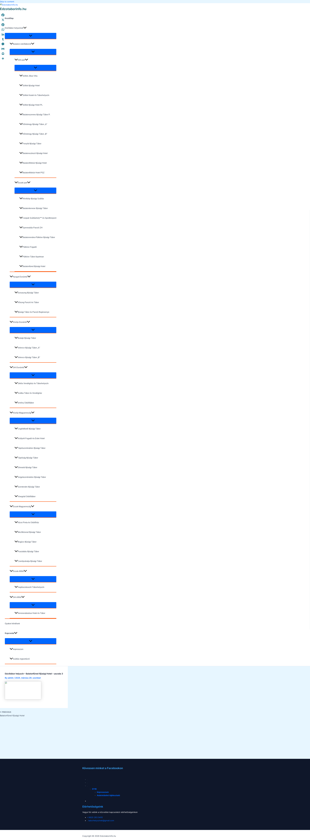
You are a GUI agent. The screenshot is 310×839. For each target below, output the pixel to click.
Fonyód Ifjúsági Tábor (32, 144)
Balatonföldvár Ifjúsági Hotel (35, 163)
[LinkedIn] (2, 34)
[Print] (2, 53)
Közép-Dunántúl (20, 322)
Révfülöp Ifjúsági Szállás (33, 199)
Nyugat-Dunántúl (20, 277)
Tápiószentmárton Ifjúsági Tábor (31, 448)
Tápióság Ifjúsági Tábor (28, 458)
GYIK (94, 789)
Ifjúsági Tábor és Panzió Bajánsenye (33, 312)
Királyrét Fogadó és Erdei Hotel (31, 438)
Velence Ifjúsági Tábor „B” (29, 357)
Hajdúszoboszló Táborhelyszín (31, 587)
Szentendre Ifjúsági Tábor (29, 487)
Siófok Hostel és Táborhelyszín (36, 95)
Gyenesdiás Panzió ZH (33, 228)
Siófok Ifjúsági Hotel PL (33, 105)
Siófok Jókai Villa (30, 76)
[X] (2, 19)
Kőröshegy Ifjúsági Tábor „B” (35, 134)
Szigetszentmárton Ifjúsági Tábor (32, 477)
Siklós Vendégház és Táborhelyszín (33, 383)
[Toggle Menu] (30, 36)
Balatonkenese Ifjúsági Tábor (35, 208)
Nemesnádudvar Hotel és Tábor (31, 613)
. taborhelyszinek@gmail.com (100, 820)
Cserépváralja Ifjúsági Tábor (30, 561)
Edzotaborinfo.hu (13, 9)
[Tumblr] (2, 39)
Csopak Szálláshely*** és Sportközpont (39, 218)
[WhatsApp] (2, 29)
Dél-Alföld (17, 597)
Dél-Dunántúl (18, 367)
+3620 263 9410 (95, 817)
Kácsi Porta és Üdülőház (28, 522)
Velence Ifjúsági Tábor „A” (29, 348)
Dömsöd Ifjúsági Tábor (27, 467)
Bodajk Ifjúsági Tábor (27, 338)
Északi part (22, 183)
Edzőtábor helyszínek (14, 28)
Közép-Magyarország (22, 413)
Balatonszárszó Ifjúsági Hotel (35, 153)
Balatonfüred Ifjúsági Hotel (34, 266)
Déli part (21, 60)
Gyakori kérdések (12, 624)
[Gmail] (2, 48)
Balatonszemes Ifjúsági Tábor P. (36, 115)
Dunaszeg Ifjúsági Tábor (28, 293)
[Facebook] (2, 15)
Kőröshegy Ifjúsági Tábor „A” (35, 124)
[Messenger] (2, 44)
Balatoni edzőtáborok (22, 44)
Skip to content (7, 1)
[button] (25, 28)
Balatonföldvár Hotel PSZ (33, 173)
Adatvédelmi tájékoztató (108, 795)
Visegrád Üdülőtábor (26, 496)
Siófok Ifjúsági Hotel (31, 86)
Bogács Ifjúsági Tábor (27, 542)
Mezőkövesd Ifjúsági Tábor (29, 532)
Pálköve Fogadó (30, 247)
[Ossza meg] (2, 58)
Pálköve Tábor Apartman (33, 257)
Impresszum (18, 649)
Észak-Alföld (18, 571)
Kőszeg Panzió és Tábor (28, 302)
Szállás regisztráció (21, 659)
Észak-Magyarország (22, 506)
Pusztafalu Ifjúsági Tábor (28, 551)
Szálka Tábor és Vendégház (30, 393)
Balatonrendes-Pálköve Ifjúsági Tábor (39, 237)
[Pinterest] (2, 24)
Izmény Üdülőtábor (26, 403)
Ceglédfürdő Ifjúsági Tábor (29, 429)
